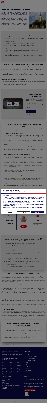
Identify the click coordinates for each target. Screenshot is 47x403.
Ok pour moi (37, 212)
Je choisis (23, 212)
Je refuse (10, 212)
